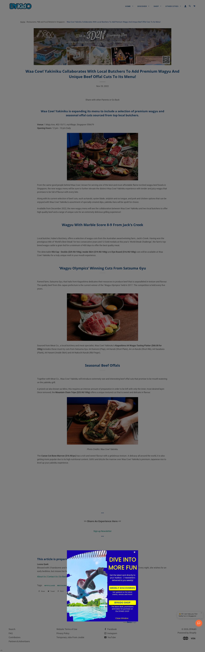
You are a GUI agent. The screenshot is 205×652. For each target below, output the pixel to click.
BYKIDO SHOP (122, 602)
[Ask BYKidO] (199, 623)
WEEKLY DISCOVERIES (122, 588)
